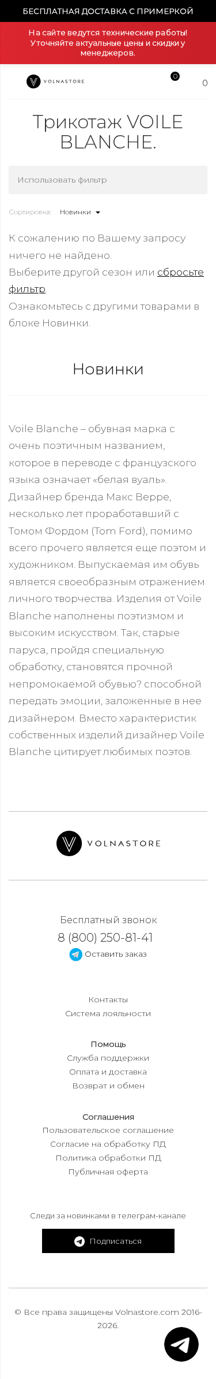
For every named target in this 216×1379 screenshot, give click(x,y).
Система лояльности (108, 1013)
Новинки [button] (76, 211)
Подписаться (115, 1241)
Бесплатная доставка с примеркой (108, 11)
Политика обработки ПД (108, 1158)
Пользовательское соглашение (108, 1130)
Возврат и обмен (108, 1085)
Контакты (108, 999)
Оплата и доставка (108, 1071)
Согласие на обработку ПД (108, 1144)
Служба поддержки (108, 1058)
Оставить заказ (114, 954)
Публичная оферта (108, 1171)
